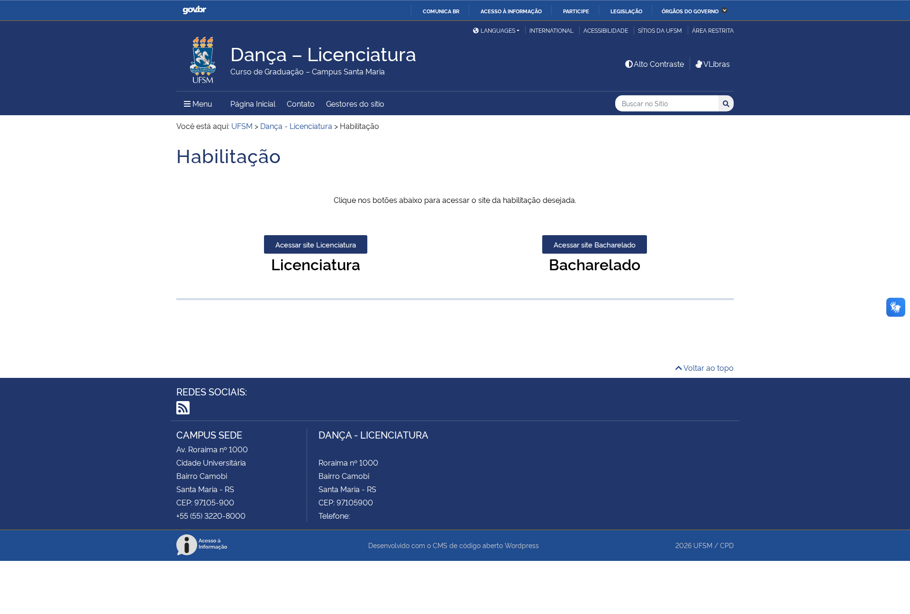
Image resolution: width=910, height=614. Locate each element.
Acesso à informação (511, 11)
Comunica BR (441, 11)
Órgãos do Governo (690, 11)
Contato (301, 103)
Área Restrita (713, 30)
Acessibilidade (605, 30)
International (551, 30)
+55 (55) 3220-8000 (211, 515)
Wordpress (522, 545)
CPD (727, 545)
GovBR (194, 10)
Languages (498, 30)
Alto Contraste (659, 63)
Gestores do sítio (355, 103)
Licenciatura (315, 263)
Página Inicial (252, 103)
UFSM (702, 545)
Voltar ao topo (708, 367)
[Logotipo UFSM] (203, 57)
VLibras (716, 63)
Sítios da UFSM (660, 30)
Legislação (626, 11)
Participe (576, 11)
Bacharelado (594, 263)
